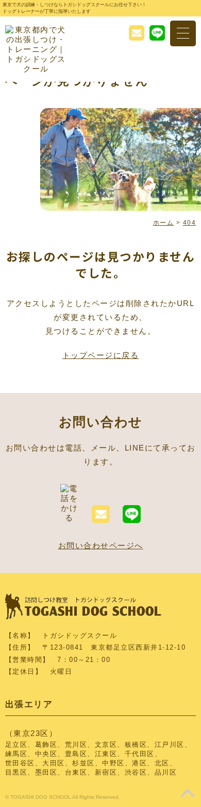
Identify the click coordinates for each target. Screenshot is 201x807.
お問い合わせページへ (100, 545)
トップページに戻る (100, 355)
